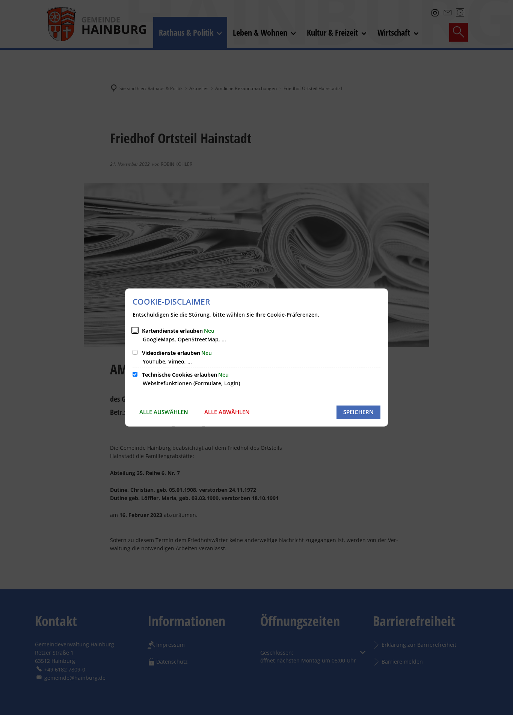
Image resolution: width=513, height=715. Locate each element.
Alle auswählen (163, 412)
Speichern (358, 412)
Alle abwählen (227, 412)
